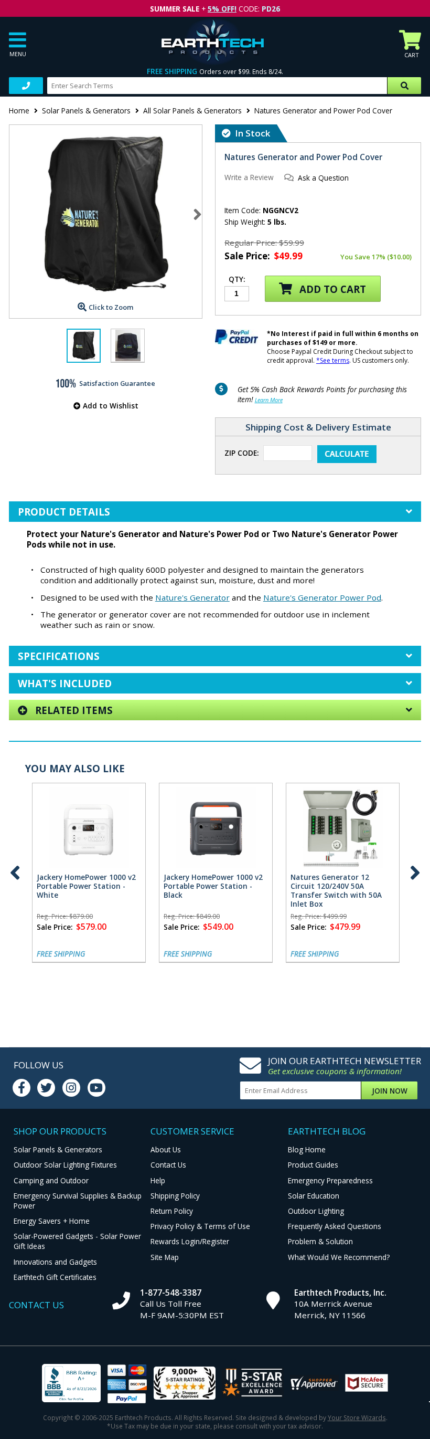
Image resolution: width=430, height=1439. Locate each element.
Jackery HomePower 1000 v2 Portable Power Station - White (86, 886)
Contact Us (168, 1165)
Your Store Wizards (357, 1417)
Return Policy (171, 1211)
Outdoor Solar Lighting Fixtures (65, 1165)
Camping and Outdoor (51, 1180)
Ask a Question (323, 178)
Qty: (237, 280)
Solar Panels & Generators (86, 110)
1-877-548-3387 (170, 1292)
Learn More (269, 400)
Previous (15, 873)
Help (157, 1180)
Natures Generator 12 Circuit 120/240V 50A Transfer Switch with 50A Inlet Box (336, 890)
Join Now (389, 1091)
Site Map (164, 1257)
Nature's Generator (192, 597)
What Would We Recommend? (339, 1257)
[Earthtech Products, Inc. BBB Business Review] (71, 1384)
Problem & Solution (320, 1241)
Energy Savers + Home (52, 1221)
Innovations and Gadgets (55, 1262)
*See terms (332, 360)
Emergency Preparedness (330, 1180)
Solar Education (313, 1196)
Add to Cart (331, 289)
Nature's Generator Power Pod (322, 597)
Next (197, 214)
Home (19, 110)
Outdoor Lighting (316, 1211)
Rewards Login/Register (189, 1241)
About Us (165, 1149)
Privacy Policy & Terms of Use (200, 1226)
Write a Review (249, 177)
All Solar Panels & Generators (192, 110)
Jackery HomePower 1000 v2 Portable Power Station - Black (213, 886)
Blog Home (307, 1149)
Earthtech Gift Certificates (55, 1277)
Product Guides (313, 1165)
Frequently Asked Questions (334, 1226)
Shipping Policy (175, 1196)
